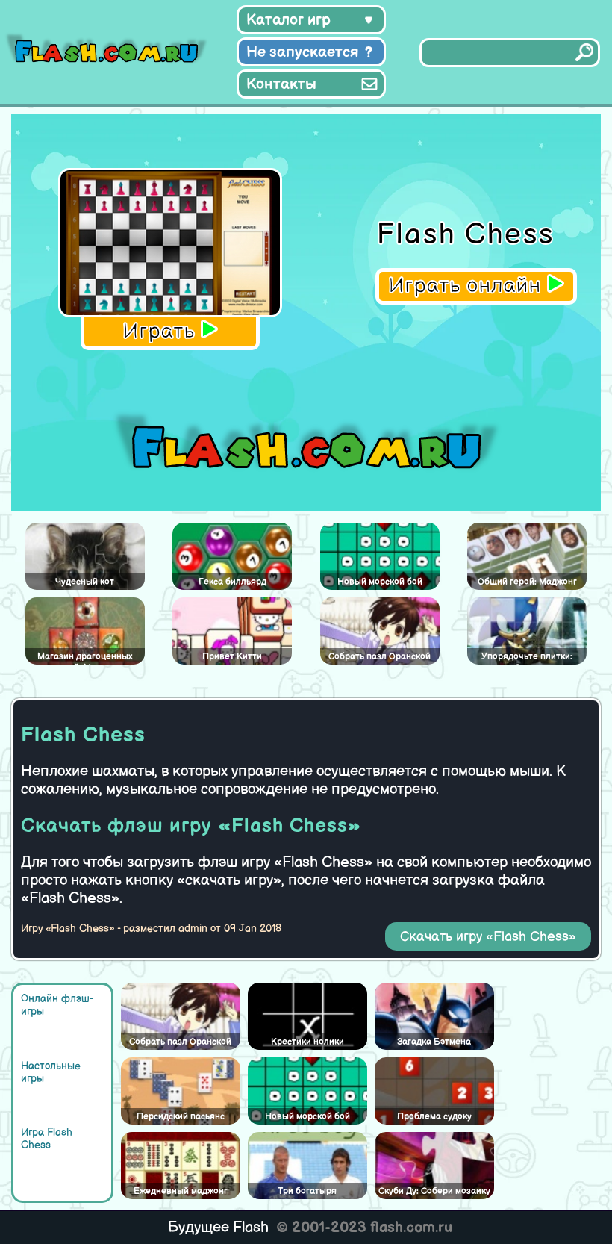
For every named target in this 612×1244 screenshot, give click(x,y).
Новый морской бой (307, 1116)
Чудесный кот (84, 582)
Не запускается (302, 52)
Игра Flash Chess (46, 1138)
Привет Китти (232, 656)
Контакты (281, 84)
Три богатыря (307, 1191)
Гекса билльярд (232, 582)
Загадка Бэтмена (434, 1042)
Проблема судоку (434, 1116)
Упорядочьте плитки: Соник (526, 658)
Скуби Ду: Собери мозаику (434, 1191)
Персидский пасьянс (181, 1116)
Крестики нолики (307, 1042)
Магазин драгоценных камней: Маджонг (84, 658)
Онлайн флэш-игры (57, 1005)
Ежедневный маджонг (181, 1191)
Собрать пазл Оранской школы (180, 1043)
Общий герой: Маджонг (527, 582)
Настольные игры (51, 1072)
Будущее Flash (218, 1228)
